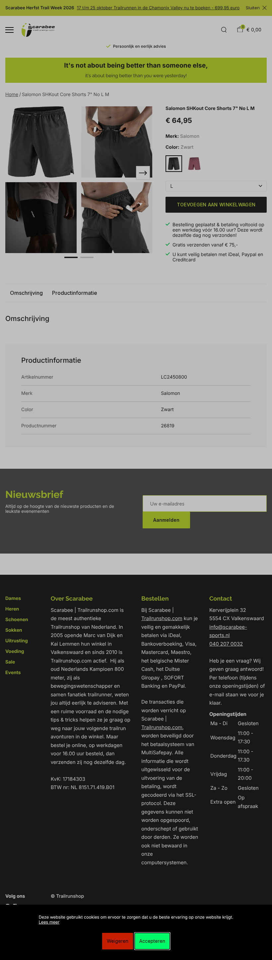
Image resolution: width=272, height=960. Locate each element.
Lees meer (49, 922)
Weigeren (117, 941)
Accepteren (152, 941)
